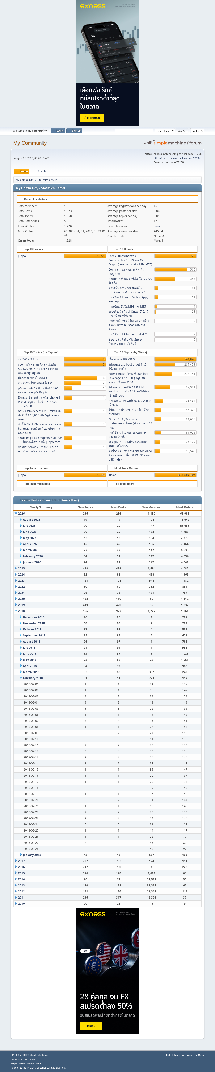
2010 (21, 904)
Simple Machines (39, 1055)
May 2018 (29, 660)
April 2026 (30, 544)
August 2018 (31, 641)
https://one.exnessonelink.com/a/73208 (177, 158)
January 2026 (32, 562)
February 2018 (33, 678)
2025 (21, 568)
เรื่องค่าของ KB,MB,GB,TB (125, 359)
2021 (21, 593)
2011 (21, 897)
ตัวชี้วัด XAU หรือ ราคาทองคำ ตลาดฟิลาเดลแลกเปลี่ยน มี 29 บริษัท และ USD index (40, 428)
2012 (21, 891)
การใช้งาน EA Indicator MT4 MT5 (129, 334)
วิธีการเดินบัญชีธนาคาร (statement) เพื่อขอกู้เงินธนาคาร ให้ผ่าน (130, 423)
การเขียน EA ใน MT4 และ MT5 (127, 306)
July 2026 (29, 526)
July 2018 (29, 648)
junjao (157, 226)
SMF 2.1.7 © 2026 (20, 1055)
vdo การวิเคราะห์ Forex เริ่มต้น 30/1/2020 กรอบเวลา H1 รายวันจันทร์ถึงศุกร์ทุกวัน (38, 369)
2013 (21, 885)
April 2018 (30, 666)
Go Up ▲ (199, 1054)
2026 (21, 513)
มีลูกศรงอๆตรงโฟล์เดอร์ (32, 378)
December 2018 (34, 617)
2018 (21, 611)
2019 (21, 605)
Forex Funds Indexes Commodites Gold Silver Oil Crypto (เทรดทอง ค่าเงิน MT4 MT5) (130, 260)
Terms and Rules (183, 1054)
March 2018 (31, 672)
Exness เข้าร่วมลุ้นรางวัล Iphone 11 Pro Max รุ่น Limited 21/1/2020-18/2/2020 (40, 402)
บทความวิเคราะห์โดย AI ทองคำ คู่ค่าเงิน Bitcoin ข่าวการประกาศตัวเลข (129, 325)
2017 (21, 861)
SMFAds (15, 1059)
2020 (21, 599)
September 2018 (34, 635)
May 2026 (29, 538)
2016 (21, 867)
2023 (21, 580)
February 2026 (33, 556)
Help (168, 1054)
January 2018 (32, 855)
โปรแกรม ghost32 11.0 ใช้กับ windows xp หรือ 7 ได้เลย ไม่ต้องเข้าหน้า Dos (129, 391)
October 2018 (32, 629)
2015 (21, 873)
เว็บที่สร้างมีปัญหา (28, 359)
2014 (21, 879)
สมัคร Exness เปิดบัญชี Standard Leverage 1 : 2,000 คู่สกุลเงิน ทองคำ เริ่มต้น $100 (128, 378)
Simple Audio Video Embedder (26, 1063)
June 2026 (30, 532)
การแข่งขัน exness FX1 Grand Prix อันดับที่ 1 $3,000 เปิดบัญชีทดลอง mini (39, 415)
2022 (21, 587)
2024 (21, 574)
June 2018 (30, 654)
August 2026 (31, 519)
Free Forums (29, 1059)
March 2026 (31, 550)
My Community (30, 143)
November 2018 (34, 623)
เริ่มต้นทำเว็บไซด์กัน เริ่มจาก (35, 383)
